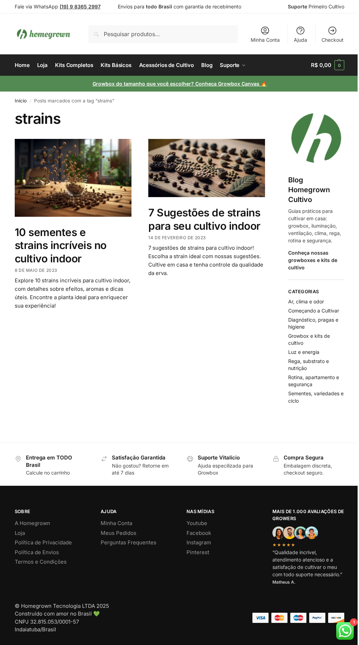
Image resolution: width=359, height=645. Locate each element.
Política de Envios (37, 552)
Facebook (199, 533)
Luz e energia (303, 352)
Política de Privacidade (43, 542)
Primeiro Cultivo (316, 6)
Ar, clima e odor (306, 301)
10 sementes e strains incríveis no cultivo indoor (61, 245)
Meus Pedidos (118, 533)
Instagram (199, 542)
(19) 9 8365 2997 (80, 6)
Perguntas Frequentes (128, 542)
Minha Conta (265, 40)
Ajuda (300, 40)
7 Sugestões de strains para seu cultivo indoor (204, 219)
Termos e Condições (41, 561)
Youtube (197, 523)
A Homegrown (32, 523)
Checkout (332, 40)
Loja (20, 533)
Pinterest (198, 552)
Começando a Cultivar (313, 311)
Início (21, 100)
